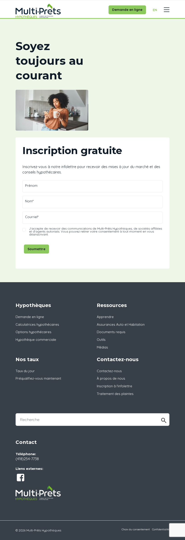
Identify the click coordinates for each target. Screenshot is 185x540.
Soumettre (36, 249)
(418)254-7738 (27, 458)
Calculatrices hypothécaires (37, 324)
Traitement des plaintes (115, 393)
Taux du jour (25, 371)
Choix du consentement (136, 529)
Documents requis (111, 332)
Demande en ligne (127, 9)
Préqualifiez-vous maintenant (38, 378)
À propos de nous (111, 378)
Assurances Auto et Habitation (121, 324)
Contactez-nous (109, 371)
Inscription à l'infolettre (114, 386)
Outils (101, 339)
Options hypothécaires (33, 332)
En (155, 10)
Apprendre (105, 316)
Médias (102, 347)
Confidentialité (160, 529)
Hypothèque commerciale (36, 339)
